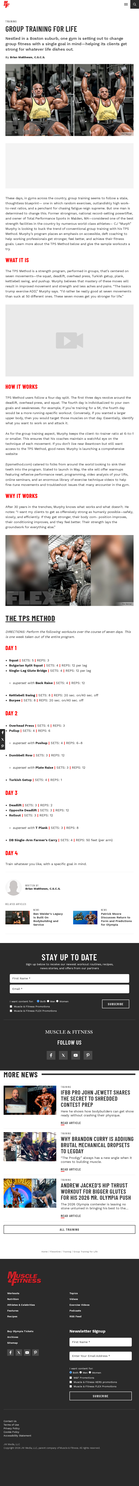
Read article (71, 1123)
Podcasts (75, 1310)
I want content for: (21, 1001)
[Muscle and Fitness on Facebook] (51, 1055)
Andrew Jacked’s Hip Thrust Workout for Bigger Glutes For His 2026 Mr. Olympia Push (96, 1191)
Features (12, 1310)
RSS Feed (76, 1316)
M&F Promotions (84, 1377)
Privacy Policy (12, 1428)
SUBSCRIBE (116, 1004)
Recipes (12, 1316)
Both (43, 1001)
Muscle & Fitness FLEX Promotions (35, 1010)
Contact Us (10, 1421)
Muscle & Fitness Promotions (32, 1006)
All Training (69, 1229)
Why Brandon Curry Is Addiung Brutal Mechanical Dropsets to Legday (97, 1144)
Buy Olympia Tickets (20, 1331)
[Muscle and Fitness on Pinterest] (88, 1055)
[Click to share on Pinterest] (2, 746)
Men (52, 1001)
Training (11, 21)
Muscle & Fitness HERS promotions (95, 1382)
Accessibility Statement (17, 1435)
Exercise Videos (79, 1304)
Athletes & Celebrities (21, 1304)
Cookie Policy (11, 1432)
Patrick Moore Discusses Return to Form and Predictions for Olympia (116, 919)
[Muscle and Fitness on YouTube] (75, 1055)
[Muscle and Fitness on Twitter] (63, 1055)
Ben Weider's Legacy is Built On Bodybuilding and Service (48, 919)
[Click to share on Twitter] (2, 739)
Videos (74, 1299)
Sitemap (12, 1342)
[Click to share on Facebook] (2, 732)
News (36, 910)
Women (64, 1001)
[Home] (7, 6)
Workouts (13, 1293)
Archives (12, 1337)
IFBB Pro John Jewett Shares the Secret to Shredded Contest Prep (95, 1098)
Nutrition (13, 1299)
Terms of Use (11, 1424)
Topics (74, 1293)
